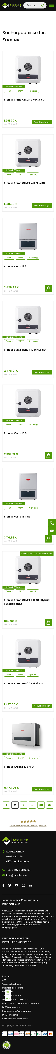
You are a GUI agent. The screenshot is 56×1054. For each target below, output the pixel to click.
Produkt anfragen (42, 122)
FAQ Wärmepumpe (11, 1007)
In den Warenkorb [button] (48, 288)
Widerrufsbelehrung (11, 984)
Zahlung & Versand (11, 995)
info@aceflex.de (16, 875)
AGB (4, 980)
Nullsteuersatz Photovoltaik (15, 1018)
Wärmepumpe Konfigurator (15, 999)
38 (41, 805)
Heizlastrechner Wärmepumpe (16, 1011)
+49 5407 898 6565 (18, 870)
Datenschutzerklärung (12, 988)
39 (49, 805)
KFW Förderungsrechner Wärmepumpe (20, 1003)
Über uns (6, 976)
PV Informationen (10, 1015)
